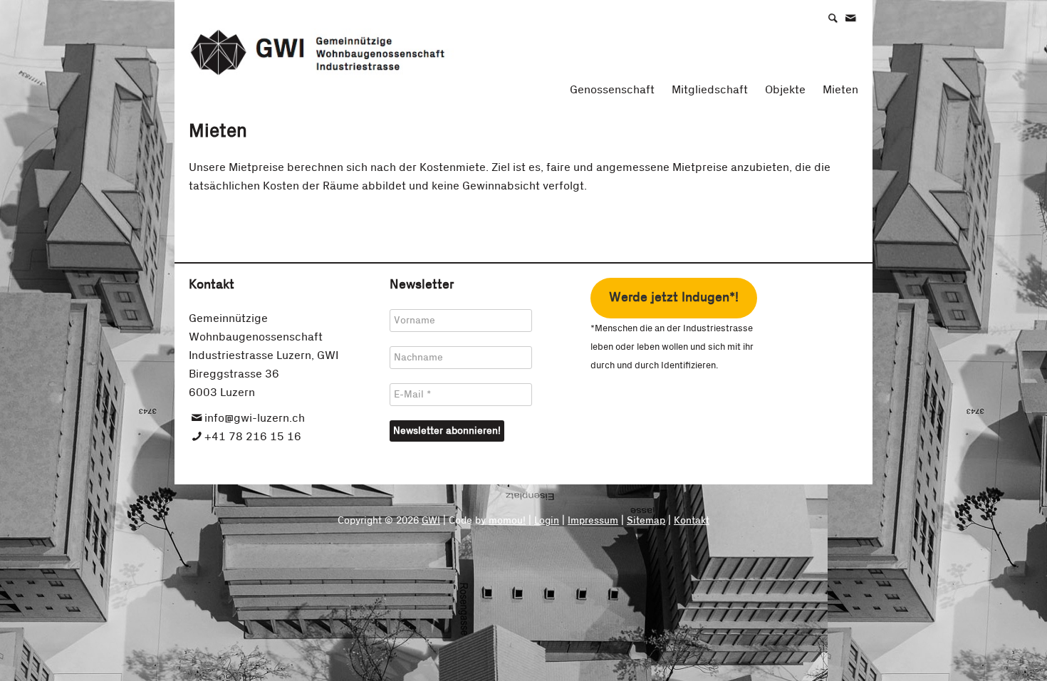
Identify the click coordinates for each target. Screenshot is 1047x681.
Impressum (593, 520)
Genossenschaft (612, 89)
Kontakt (691, 520)
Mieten (840, 89)
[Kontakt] (857, 17)
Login (546, 520)
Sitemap (646, 520)
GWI (431, 520)
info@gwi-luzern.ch (254, 418)
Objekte (785, 89)
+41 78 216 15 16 (252, 436)
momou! (507, 520)
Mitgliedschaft (710, 89)
